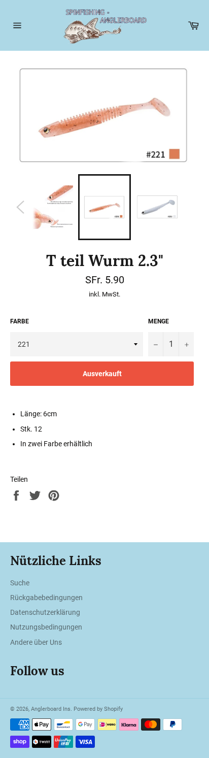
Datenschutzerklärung (45, 612)
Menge (158, 321)
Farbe (19, 321)
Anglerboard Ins (51, 709)
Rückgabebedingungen (46, 598)
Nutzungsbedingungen (46, 627)
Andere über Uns (36, 642)
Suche (19, 583)
